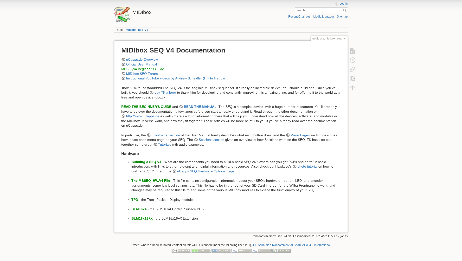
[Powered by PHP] (221, 250)
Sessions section (211, 140)
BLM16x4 (139, 209)
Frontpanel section (166, 135)
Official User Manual (141, 64)
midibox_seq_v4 (137, 30)
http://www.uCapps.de (142, 116)
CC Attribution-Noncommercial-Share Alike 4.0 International (292, 245)
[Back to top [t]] (352, 87)
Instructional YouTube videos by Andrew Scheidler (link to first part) (177, 78)
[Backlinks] (352, 69)
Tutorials (164, 144)
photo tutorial (307, 166)
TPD (134, 200)
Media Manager (323, 16)
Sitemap (342, 16)
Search (345, 10)
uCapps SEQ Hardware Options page (205, 171)
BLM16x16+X (142, 218)
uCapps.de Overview (142, 59)
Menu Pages (300, 135)
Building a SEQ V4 (146, 162)
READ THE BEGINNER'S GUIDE (146, 107)
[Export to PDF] (352, 78)
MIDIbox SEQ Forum (142, 74)
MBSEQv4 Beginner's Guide (142, 69)
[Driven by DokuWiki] (281, 250)
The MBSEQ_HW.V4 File (150, 181)
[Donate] (201, 250)
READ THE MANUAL (200, 107)
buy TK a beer (165, 92)
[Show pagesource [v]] (352, 51)
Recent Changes (299, 16)
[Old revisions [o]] (352, 60)
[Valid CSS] (261, 250)
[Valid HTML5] (241, 250)
